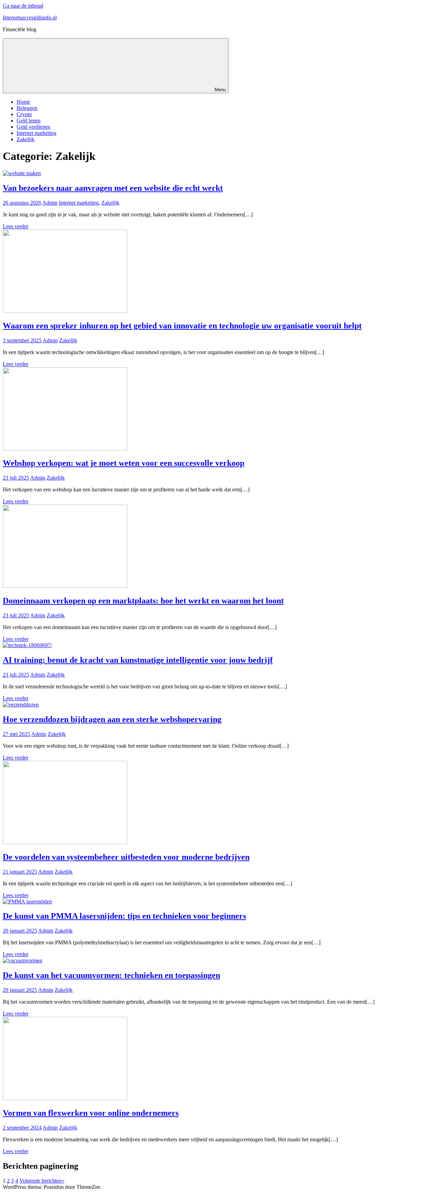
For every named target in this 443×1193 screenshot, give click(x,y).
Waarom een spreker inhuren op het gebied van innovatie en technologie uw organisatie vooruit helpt (182, 325)
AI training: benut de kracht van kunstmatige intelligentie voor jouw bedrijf (138, 659)
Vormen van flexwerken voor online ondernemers (91, 1112)
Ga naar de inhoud (23, 6)
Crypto (24, 114)
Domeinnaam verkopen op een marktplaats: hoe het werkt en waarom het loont (143, 600)
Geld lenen (28, 120)
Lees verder (15, 226)
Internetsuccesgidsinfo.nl (30, 17)
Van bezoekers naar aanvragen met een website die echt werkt (113, 187)
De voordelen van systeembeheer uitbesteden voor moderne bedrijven (126, 856)
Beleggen (27, 108)
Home (23, 102)
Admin (49, 203)
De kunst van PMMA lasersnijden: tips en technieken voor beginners (124, 915)
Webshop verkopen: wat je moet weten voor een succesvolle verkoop (123, 462)
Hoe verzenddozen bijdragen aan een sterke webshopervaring (112, 719)
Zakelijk (26, 139)
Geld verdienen (33, 127)
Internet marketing (36, 133)
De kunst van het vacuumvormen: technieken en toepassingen (111, 975)
